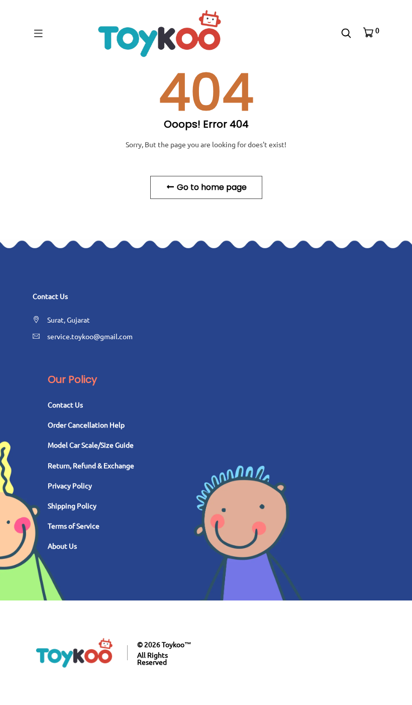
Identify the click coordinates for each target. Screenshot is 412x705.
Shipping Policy (72, 505)
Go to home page (211, 187)
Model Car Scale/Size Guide (91, 444)
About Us (62, 545)
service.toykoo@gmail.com (90, 336)
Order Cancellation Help (86, 424)
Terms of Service (73, 525)
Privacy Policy (70, 485)
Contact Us (65, 404)
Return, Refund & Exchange (91, 465)
